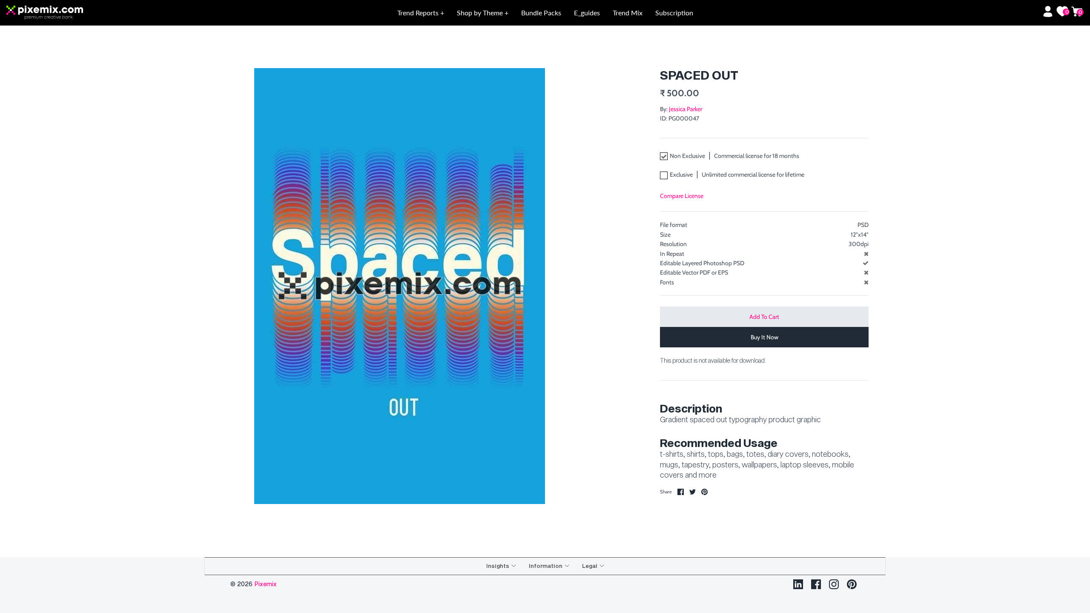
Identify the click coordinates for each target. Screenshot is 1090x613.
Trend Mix (628, 13)
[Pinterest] (852, 584)
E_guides (587, 13)
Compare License (681, 196)
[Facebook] (816, 584)
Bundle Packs (541, 13)
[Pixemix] (114, 13)
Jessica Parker (685, 109)
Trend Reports (418, 13)
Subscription (674, 13)
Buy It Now (764, 337)
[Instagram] (834, 584)
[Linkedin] (798, 584)
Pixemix (265, 583)
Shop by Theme (481, 13)
